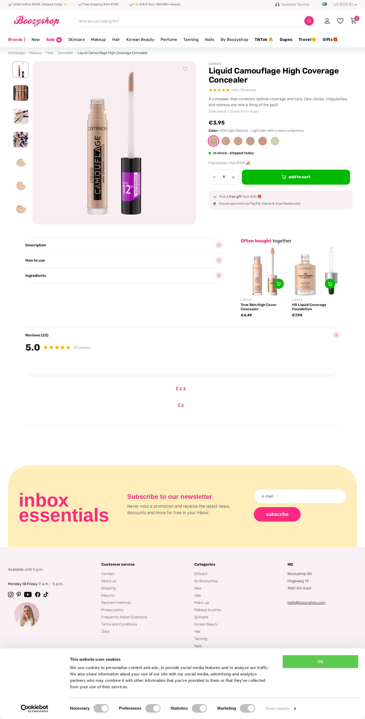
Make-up (201, 602)
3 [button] (184, 389)
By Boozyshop (234, 39)
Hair (116, 39)
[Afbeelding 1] (20, 69)
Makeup (98, 39)
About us (108, 581)
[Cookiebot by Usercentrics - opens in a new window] (34, 709)
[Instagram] (10, 594)
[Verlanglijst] (185, 69)
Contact (107, 574)
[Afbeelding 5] (20, 162)
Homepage (16, 53)
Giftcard (200, 574)
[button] (213, 141)
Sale (197, 595)
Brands (16, 39)
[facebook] (37, 594)
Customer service (118, 564)
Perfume (169, 39)
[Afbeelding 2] (20, 93)
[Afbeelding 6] (20, 186)
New (36, 39)
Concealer (65, 53)
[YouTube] (28, 594)
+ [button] (233, 177)
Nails (209, 39)
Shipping (108, 588)
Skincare (76, 39)
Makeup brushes (207, 610)
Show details (277, 708)
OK (320, 661)
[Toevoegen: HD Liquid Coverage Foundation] (330, 284)
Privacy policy (112, 610)
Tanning (191, 39)
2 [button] (181, 389)
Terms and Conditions (119, 624)
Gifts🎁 (330, 39)
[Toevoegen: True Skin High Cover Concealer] (279, 284)
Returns (107, 595)
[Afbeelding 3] (20, 116)
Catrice (215, 64)
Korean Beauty (140, 39)
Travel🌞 (307, 39)
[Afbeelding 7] (20, 209)
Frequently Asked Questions (124, 617)
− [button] (214, 177)
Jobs (105, 631)
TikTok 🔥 (264, 39)
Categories (204, 564)
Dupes (286, 39)
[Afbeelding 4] (20, 139)
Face (49, 53)
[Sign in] (327, 21)
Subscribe (277, 514)
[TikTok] (46, 594)
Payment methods (116, 602)
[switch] (153, 708)
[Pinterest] (19, 594)
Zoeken (309, 21)
